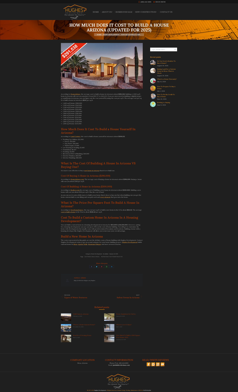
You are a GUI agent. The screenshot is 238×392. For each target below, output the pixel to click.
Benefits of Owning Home (82, 335)
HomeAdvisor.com (77, 179)
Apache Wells (82, 244)
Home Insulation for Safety (126, 314)
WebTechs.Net (147, 390)
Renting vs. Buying (163, 102)
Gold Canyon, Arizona (80, 314)
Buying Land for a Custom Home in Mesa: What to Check (166, 71)
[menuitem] (96, 12)
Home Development (96, 254)
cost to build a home (68, 212)
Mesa (75, 244)
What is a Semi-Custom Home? (84, 325)
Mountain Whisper (94, 244)
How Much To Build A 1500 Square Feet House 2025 (128, 336)
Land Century (75, 136)
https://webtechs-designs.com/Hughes (84, 280)
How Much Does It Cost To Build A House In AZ (111, 256)
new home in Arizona (91, 171)
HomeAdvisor (75, 94)
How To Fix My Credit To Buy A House (166, 95)
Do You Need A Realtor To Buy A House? (166, 62)
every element (105, 197)
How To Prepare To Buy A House (166, 87)
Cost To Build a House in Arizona (92, 256)
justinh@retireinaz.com (121, 365)
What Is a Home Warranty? (167, 79)
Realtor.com (75, 190)
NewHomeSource (77, 210)
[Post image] (66, 317)
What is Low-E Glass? (124, 325)
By (105, 254)
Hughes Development (129, 242)
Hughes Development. (100, 390)
